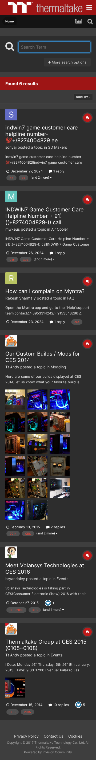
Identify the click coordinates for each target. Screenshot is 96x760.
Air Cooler (59, 229)
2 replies (57, 527)
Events (62, 578)
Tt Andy (12, 367)
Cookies (75, 736)
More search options (68, 62)
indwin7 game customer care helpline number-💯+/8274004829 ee (41, 134)
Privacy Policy (26, 736)
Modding (58, 367)
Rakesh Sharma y (20, 298)
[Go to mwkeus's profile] (11, 196)
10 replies (60, 705)
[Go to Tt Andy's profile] (11, 340)
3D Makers (57, 147)
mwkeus (12, 229)
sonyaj (11, 147)
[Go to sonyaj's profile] (11, 114)
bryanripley (15, 578)
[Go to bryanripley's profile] (11, 552)
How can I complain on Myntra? (45, 291)
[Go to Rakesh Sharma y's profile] (11, 278)
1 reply (58, 171)
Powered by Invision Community (48, 752)
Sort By (82, 97)
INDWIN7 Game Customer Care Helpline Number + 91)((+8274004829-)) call (44, 216)
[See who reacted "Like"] (48, 602)
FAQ (70, 298)
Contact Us (53, 736)
